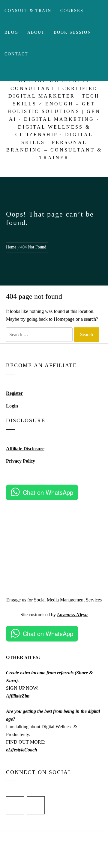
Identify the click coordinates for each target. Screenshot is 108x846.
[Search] (44, 73)
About (36, 32)
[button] (95, 515)
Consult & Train (27, 10)
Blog (11, 32)
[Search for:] (39, 334)
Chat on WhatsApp (48, 492)
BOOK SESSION (72, 32)
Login (12, 405)
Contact (16, 54)
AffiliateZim (17, 695)
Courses (71, 10)
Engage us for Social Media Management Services (54, 599)
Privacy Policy (20, 461)
